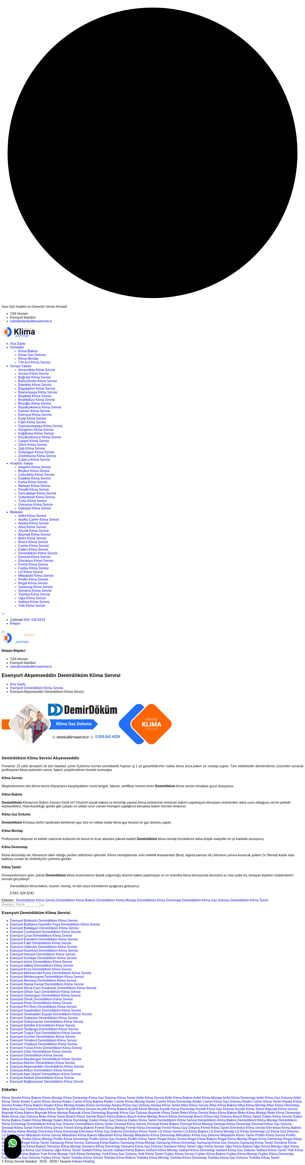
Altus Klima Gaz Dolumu (20, 1109)
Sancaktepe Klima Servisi (37, 493)
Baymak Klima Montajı (51, 1112)
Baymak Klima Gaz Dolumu (127, 1112)
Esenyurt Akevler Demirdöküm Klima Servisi (42, 1063)
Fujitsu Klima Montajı (242, 1154)
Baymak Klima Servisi (34, 534)
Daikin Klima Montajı (37, 1120)
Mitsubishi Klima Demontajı (155, 1135)
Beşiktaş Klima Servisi (34, 396)
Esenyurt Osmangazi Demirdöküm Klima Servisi (45, 995)
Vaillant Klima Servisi (34, 602)
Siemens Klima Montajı (64, 1146)
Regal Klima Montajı (233, 1139)
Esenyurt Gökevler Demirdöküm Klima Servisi (43, 947)
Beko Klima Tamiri (52, 1116)
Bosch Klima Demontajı (176, 1116)
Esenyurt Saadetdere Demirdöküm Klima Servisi (45, 1010)
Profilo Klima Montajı (37, 1139)
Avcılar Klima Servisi (33, 373)
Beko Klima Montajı (252, 1112)
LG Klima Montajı (221, 1131)
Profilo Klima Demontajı (70, 1139)
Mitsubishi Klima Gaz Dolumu (198, 1135)
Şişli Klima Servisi (31, 448)
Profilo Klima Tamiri (142, 1139)
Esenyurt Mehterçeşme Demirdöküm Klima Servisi (47, 976)
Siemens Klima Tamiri (179, 1146)
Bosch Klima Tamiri (247, 1116)
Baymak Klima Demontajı (87, 1112)
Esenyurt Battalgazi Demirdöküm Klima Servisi (44, 928)
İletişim (15, 623)
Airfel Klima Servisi (32, 516)
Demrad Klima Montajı (196, 1124)
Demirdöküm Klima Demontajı (159, 900)
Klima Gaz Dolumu (32, 355)
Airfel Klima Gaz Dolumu (274, 1098)
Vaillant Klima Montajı (162, 1150)
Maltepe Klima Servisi (34, 486)
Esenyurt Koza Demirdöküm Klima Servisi (41, 969)
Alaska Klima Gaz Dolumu (130, 1105)
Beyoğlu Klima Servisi (34, 403)
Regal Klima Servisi (33, 583)
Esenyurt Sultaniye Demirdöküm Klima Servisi (44, 1018)
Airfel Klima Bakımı (179, 1098)
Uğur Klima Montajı (267, 1146)
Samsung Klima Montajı (137, 1142)
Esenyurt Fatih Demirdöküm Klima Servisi (40, 943)
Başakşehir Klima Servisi (36, 388)
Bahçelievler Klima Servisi (37, 381)
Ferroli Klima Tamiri (215, 1127)
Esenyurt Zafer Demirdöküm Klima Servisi (41, 1051)
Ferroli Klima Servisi (33, 564)
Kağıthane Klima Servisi (36, 433)
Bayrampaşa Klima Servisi (37, 392)
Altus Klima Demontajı (283, 1105)
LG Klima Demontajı (250, 1131)
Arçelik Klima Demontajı (177, 1109)
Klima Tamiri (126, 1098)
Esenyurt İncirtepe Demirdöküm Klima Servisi (43, 958)
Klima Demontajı (75, 1098)
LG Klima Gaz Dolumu (282, 1131)
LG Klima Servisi (30, 572)
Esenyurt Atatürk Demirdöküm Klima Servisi (42, 1078)
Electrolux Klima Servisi (35, 560)
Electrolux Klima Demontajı (58, 1131)
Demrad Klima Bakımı (163, 1124)
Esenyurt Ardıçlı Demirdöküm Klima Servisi (41, 1070)
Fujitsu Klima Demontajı (276, 1154)
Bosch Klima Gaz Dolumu (213, 1116)
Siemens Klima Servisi (35, 590)
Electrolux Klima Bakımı (283, 1127)
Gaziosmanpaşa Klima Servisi (40, 426)
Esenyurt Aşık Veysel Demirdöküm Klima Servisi (45, 1074)
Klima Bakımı (28, 351)
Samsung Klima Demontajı (176, 1142)
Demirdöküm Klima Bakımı (75, 900)
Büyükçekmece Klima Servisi (39, 407)
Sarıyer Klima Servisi (33, 441)
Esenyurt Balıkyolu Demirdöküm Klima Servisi (44, 920)
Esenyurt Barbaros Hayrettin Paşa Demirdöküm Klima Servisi (55, 924)
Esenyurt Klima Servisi (35, 414)
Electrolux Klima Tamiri (140, 1131)
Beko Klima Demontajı (283, 1112)
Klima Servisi (11, 1098)
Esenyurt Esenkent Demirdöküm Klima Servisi (44, 939)
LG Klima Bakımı (195, 1131)
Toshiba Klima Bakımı (120, 1157)
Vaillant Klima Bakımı (129, 1150)
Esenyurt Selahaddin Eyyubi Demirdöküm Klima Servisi (51, 1014)
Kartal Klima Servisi (32, 482)
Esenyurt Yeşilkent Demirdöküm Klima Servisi (43, 1044)
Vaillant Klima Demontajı (197, 1150)
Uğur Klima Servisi (32, 598)
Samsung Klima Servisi (35, 587)
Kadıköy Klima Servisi (34, 478)
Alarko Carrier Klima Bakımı (82, 1101)
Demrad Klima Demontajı (232, 1124)
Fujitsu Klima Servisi (33, 568)
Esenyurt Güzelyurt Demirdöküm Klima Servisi (44, 950)
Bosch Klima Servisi (33, 542)
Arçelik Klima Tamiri (249, 1109)
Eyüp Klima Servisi (32, 418)
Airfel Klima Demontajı (239, 1098)
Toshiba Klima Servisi (34, 594)
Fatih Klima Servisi (32, 422)
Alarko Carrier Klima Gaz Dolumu (216, 1101)
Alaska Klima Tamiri (165, 1105)
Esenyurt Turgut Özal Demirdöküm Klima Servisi (45, 1033)
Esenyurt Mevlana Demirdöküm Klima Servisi (43, 980)
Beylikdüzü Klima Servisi (36, 400)
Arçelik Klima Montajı (143, 1109)
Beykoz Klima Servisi (34, 471)
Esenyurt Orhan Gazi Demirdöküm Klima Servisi (45, 991)
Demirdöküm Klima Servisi (37, 553)
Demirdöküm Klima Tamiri (249, 900)
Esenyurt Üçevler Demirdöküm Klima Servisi (42, 1036)
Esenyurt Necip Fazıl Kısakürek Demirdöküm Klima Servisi (53, 988)
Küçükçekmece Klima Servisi (39, 437)
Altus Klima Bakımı (223, 1105)
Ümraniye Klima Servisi (35, 504)
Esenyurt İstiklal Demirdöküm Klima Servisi (41, 965)
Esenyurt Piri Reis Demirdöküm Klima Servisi (43, 1006)
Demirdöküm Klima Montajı (116, 900)
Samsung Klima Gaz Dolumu (217, 1142)
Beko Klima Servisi (32, 538)
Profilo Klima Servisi (33, 579)
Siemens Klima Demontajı (101, 1146)
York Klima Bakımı (26, 1154)
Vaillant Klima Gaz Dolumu (235, 1150)
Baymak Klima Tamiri (163, 1112)
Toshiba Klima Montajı (153, 1157)
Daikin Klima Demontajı (70, 1120)
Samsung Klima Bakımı (102, 1142)
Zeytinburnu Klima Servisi (37, 456)
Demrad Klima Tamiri (17, 1127)
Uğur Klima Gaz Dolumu (36, 1150)
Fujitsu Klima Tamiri (55, 1157)
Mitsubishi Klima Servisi (36, 575)
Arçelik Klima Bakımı (112, 1109)
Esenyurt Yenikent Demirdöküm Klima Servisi (43, 1040)
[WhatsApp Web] (12, 1147)
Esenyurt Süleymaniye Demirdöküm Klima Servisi (46, 1021)
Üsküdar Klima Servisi (34, 508)
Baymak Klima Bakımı (18, 1112)
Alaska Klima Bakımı (27, 1105)
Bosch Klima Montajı (142, 1116)
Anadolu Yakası (21, 463)
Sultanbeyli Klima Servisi (36, 497)
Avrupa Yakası (20, 366)
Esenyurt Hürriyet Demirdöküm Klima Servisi (43, 954)
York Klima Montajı (54, 1154)
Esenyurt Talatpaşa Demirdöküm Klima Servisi (44, 1029)
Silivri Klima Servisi (32, 444)
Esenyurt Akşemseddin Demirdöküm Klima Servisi (47, 1066)
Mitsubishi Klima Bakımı (79, 1135)
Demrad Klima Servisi (34, 557)
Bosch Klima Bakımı (112, 1116)
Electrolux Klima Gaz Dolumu (100, 1131)
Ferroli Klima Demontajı (143, 1127)
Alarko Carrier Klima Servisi (38, 519)
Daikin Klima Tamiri (142, 1120)
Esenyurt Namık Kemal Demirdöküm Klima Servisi (47, 984)
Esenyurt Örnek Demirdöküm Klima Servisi (41, 999)
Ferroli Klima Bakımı (79, 1127)
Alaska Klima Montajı (59, 1105)
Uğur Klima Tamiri (67, 1150)
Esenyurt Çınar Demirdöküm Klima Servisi (41, 935)
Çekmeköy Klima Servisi (36, 474)
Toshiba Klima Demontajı (188, 1157)
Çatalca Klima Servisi (34, 459)
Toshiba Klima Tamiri (264, 1157)
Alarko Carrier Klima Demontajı (169, 1101)
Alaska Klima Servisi (33, 523)
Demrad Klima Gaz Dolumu (272, 1124)
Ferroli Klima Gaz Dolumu (181, 1127)
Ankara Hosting (83, 1161)
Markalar (16, 512)
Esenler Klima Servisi (34, 411)
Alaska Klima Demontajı (93, 1105)
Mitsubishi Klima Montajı (116, 1135)
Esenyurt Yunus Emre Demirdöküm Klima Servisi (46, 1048)
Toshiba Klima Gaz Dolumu (228, 1157)
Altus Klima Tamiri (51, 1109)
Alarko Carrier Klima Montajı (124, 1101)
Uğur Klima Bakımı (239, 1146)
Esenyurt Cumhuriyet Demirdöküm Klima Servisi (45, 932)
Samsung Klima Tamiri (256, 1142)
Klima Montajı (28, 358)
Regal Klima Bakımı (202, 1139)
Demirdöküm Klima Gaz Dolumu (205, 900)
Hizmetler (17, 347)
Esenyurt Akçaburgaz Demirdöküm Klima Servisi (45, 1059)
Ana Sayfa (17, 343)
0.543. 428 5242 (33, 619)
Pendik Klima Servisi (33, 489)
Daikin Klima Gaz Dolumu (108, 1120)
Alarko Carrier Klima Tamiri (262, 1101)
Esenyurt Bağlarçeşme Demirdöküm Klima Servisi (46, 1081)
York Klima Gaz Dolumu (119, 1154)
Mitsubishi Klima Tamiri (237, 1135)
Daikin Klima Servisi (33, 549)
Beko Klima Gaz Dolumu (20, 1116)
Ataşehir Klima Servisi (34, 467)
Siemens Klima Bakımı (29, 1146)
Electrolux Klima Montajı (19, 1131)
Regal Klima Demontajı (265, 1139)
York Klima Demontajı (85, 1154)
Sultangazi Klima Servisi (36, 452)
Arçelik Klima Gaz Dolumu (215, 1109)
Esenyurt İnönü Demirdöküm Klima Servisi (41, 962)
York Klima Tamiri (150, 1154)
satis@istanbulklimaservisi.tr (31, 321)
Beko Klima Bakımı (223, 1112)
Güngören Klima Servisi (35, 429)
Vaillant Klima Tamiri (271, 1150)
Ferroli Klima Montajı (110, 1127)
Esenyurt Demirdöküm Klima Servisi (36, 688)
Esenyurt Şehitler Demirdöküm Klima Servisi (42, 1025)
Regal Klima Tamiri (35, 1142)
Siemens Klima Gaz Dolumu (142, 1146)
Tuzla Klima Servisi (32, 501)
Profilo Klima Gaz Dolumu (108, 1139)
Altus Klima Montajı (252, 1105)
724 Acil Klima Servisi (34, 362)
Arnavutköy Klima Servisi (36, 370)
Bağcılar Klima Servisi (34, 377)
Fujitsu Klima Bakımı (210, 1154)
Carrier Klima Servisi (33, 545)
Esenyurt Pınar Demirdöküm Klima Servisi (41, 1003)
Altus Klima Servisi (32, 527)
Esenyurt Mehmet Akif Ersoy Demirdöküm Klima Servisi (50, 973)
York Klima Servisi (31, 605)
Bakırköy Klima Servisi (34, 385)
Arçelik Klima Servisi (33, 530)
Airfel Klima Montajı (207, 1098)
